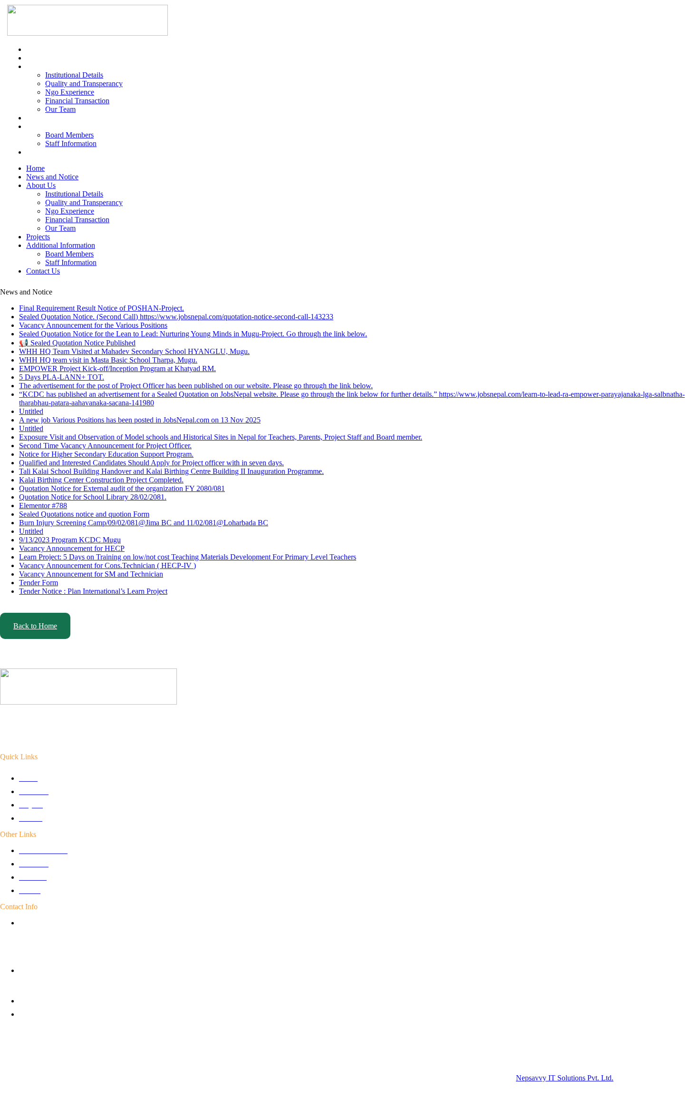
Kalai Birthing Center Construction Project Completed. (101, 480)
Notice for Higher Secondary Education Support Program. (106, 454)
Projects (38, 118)
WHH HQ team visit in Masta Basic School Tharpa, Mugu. (108, 360)
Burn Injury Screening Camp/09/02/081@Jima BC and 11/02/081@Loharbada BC (143, 523)
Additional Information (60, 126)
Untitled (31, 411)
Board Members (69, 135)
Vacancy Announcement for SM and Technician (91, 574)
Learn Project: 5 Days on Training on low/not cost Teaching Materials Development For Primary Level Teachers (187, 557)
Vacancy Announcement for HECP (72, 548)
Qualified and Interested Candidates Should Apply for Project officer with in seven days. (151, 463)
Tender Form (38, 583)
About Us (41, 66)
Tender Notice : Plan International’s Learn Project (93, 591)
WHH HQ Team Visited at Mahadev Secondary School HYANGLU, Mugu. (134, 351)
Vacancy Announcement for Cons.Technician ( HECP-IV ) (107, 565)
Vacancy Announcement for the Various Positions (93, 325)
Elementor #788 (43, 505)
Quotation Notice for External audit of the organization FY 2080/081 (122, 488)
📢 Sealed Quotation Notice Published (77, 343)
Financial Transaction (77, 101)
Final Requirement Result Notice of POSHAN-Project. (101, 308)
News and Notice (52, 58)
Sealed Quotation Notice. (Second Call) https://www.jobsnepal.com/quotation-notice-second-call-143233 (176, 317)
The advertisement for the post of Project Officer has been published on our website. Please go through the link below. (196, 386)
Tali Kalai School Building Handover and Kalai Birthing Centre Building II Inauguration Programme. (171, 471)
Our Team (60, 109)
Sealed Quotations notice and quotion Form (84, 514)
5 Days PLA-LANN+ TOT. (61, 377)
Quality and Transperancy (84, 83)
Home (35, 49)
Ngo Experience (69, 92)
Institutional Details (74, 75)
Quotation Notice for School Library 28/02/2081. (92, 497)
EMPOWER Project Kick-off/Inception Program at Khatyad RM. (117, 368)
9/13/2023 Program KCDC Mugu (70, 540)
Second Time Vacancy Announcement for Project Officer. (105, 446)
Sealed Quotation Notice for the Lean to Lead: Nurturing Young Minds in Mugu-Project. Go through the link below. (193, 334)
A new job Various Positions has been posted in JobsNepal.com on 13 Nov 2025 (140, 420)
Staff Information (71, 143)
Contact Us (43, 152)
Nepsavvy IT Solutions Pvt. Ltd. (564, 1078)
